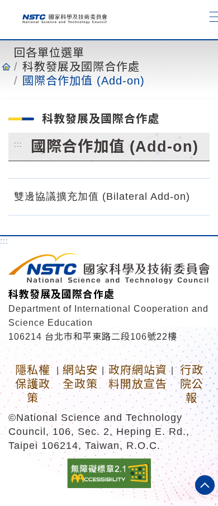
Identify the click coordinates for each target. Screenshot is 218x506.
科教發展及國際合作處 (81, 66)
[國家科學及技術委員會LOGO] (60, 17)
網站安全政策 (80, 377)
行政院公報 (191, 384)
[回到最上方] (205, 485)
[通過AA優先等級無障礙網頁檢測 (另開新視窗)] (109, 472)
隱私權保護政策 (32, 384)
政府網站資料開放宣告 (137, 377)
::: (18, 144)
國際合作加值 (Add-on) (83, 80)
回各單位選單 (49, 52)
